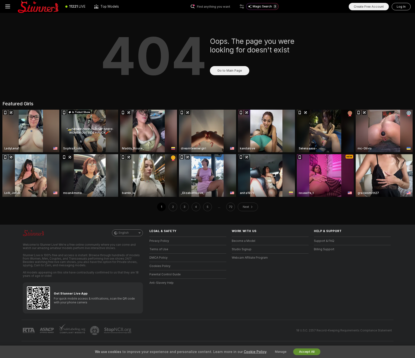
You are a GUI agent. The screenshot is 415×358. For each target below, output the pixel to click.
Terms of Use (158, 249)
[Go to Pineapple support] (95, 330)
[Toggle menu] (7, 6)
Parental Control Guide (165, 274)
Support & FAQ (324, 241)
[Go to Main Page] (38, 6)
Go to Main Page (229, 70)
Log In (401, 6)
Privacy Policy (159, 241)
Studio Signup (241, 249)
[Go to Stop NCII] (118, 330)
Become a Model (243, 241)
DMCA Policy (158, 257)
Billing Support (324, 249)
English (124, 232)
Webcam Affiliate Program (250, 257)
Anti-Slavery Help (161, 282)
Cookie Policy (255, 352)
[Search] (241, 6)
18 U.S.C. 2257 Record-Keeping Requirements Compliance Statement (344, 330)
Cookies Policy (160, 266)
